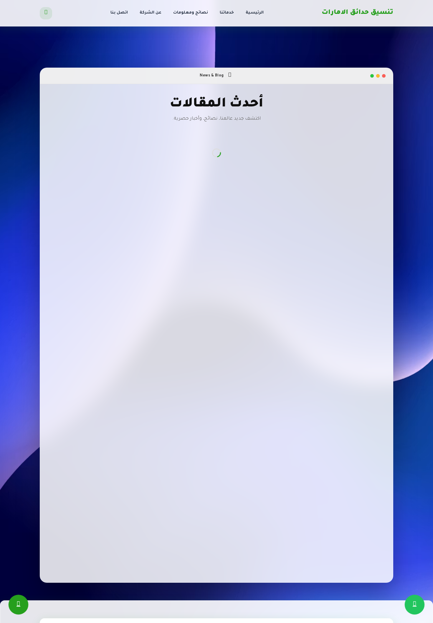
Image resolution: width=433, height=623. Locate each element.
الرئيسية (255, 13)
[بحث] (46, 13)
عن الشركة (150, 13)
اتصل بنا (119, 13)
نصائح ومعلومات (190, 13)
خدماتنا (227, 13)
